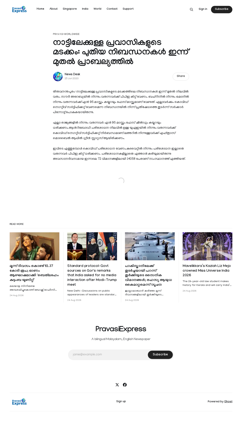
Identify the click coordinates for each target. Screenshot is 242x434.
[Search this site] (191, 9)
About (53, 9)
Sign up (121, 402)
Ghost (228, 402)
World (97, 9)
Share (181, 76)
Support (128, 9)
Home (40, 9)
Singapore (70, 9)
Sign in (203, 9)
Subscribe (221, 9)
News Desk (72, 75)
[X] (117, 385)
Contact (112, 9)
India (85, 9)
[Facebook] (125, 385)
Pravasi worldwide (66, 34)
